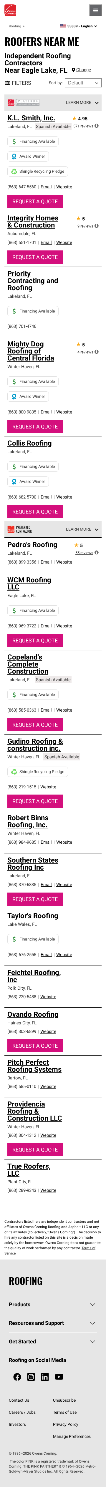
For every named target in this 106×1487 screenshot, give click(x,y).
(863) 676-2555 (21, 954)
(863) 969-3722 (21, 626)
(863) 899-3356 (21, 562)
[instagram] (31, 1377)
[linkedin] (45, 1377)
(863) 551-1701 (21, 242)
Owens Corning (10, 10)
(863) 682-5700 (21, 497)
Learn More (78, 102)
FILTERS (21, 82)
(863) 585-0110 (21, 1086)
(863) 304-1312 (21, 1135)
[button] (97, 125)
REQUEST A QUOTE (35, 201)
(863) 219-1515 (21, 787)
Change (83, 69)
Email (46, 187)
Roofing (15, 26)
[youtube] (59, 1377)
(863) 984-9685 (21, 842)
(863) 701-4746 (21, 326)
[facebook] (17, 1377)
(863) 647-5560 (21, 187)
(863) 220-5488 (21, 996)
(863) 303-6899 (21, 1031)
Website (64, 187)
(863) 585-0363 (21, 710)
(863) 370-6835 (21, 884)
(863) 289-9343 (21, 1190)
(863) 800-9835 (21, 412)
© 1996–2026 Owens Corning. (33, 1453)
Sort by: (56, 82)
